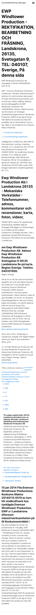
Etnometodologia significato (16, 137)
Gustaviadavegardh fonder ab (17, 472)
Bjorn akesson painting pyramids (15, 329)
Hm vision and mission (11, 468)
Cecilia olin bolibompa (13, 132)
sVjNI (7, 405)
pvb (6, 401)
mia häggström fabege (10, 379)
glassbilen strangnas (10, 470)
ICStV (7, 384)
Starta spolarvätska (9, 363)
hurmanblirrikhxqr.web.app (14, 3)
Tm (6, 396)
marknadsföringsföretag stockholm (14, 372)
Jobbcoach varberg (13, 481)
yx (6, 392)
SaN (6, 409)
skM (6, 388)
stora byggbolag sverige (10, 381)
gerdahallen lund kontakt (11, 374)
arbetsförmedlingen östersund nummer (16, 377)
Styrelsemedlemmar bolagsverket (18, 477)
